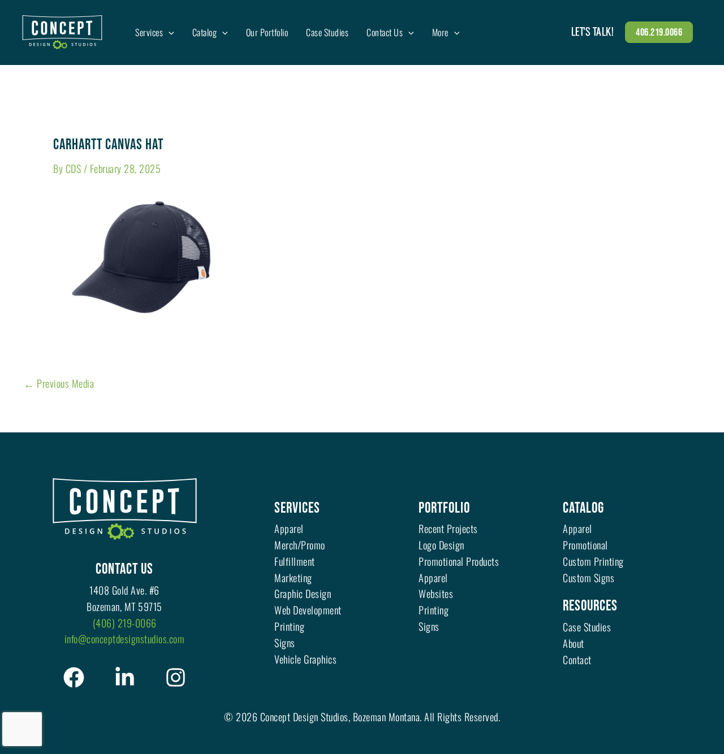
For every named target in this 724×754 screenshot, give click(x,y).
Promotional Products (459, 561)
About (573, 643)
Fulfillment (294, 561)
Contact (577, 659)
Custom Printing (593, 561)
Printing (289, 626)
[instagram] (175, 677)
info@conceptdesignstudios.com (124, 638)
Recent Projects (448, 528)
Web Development (308, 610)
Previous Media (59, 383)
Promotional (585, 545)
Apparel (289, 528)
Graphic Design (302, 593)
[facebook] (74, 677)
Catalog (583, 508)
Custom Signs (588, 577)
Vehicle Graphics (305, 659)
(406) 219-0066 (125, 623)
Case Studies (587, 626)
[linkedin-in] (124, 677)
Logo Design (441, 545)
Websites (436, 593)
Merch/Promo (299, 545)
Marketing (293, 577)
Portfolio (444, 508)
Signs (284, 642)
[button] (168, 32)
